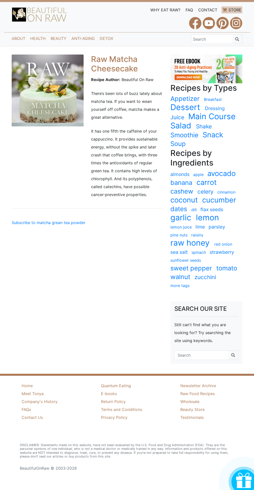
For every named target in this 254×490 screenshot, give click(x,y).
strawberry (222, 252)
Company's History (40, 401)
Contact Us (32, 417)
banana (181, 182)
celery (205, 191)
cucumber (219, 200)
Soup (178, 143)
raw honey (190, 243)
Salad (180, 126)
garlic (180, 218)
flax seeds (211, 209)
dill (194, 209)
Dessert (185, 107)
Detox (106, 38)
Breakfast (213, 99)
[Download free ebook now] (206, 68)
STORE (234, 9)
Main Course (212, 116)
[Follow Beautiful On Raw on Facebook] (195, 20)
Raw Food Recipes (197, 393)
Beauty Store (192, 409)
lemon (207, 218)
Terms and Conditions (121, 409)
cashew (181, 191)
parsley (217, 227)
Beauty (58, 38)
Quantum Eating (116, 385)
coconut (184, 200)
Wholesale (189, 401)
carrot (206, 182)
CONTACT (207, 9)
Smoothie (184, 135)
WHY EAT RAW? (165, 9)
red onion (223, 244)
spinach (198, 252)
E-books (109, 393)
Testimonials (192, 417)
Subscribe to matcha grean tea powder (48, 222)
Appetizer (185, 98)
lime (200, 227)
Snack (213, 135)
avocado (221, 173)
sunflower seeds (185, 260)
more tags (180, 285)
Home (27, 385)
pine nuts (179, 234)
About (18, 38)
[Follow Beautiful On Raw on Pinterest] (222, 20)
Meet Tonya (33, 393)
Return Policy (113, 401)
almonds (180, 174)
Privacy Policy (114, 417)
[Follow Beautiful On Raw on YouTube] (209, 20)
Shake (204, 126)
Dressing (215, 108)
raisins (197, 234)
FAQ (189, 9)
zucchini (205, 277)
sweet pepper (191, 268)
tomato (226, 268)
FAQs (26, 409)
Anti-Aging (83, 38)
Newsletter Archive (198, 385)
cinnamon (226, 192)
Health (38, 38)
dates (178, 209)
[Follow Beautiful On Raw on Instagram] (236, 20)
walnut (180, 277)
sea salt (179, 252)
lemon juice (181, 227)
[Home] (39, 14)
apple (198, 174)
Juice (177, 117)
